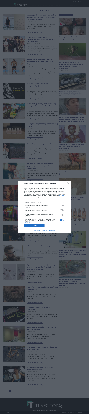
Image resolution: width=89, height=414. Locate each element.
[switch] (62, 205)
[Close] (68, 183)
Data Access (44, 230)
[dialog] (44, 207)
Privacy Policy (52, 230)
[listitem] (44, 202)
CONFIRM (34, 225)
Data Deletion (37, 230)
